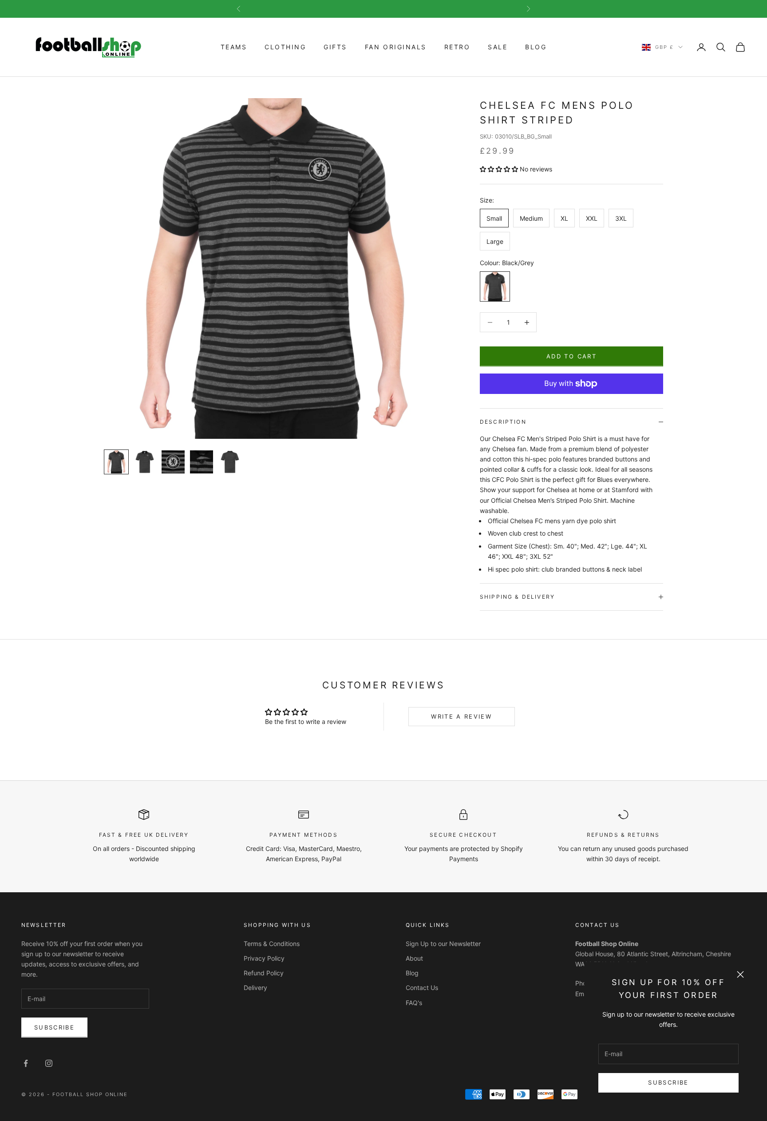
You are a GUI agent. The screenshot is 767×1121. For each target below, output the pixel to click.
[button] (500, 169)
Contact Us (422, 987)
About (414, 958)
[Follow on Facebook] (25, 1063)
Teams (234, 47)
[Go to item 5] (229, 461)
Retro (457, 47)
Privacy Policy (264, 958)
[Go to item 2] (144, 461)
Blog (535, 47)
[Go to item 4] (201, 461)
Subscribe (668, 1082)
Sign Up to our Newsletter (443, 943)
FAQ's (414, 1002)
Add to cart (571, 356)
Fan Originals (396, 47)
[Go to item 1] (116, 461)
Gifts (335, 47)
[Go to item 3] (173, 461)
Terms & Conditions (272, 943)
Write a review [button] (461, 716)
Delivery (255, 987)
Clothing (285, 47)
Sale (497, 47)
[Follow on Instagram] (48, 1063)
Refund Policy (264, 973)
